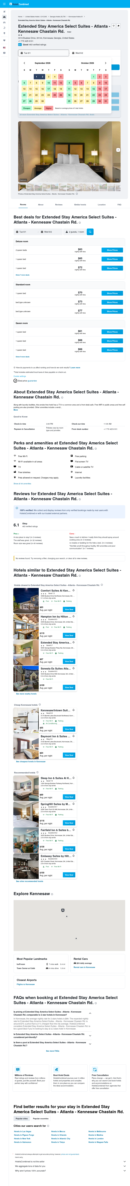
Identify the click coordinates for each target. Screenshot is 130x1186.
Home (20, 16)
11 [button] (55, 82)
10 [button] (48, 82)
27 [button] (24, 101)
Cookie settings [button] (20, 376)
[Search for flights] (4, 11)
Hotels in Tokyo (58, 1142)
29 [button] (36, 101)
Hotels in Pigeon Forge (24, 1135)
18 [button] (55, 88)
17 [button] (48, 88)
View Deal (69, 609)
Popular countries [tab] (40, 1118)
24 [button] (48, 94)
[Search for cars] (4, 22)
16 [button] (42, 88)
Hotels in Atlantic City (60, 1138)
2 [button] (42, 76)
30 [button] (42, 101)
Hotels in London (96, 1138)
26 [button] (61, 94)
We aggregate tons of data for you (30, 1166)
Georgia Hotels (55, 16)
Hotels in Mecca (58, 1131)
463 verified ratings (37, 44)
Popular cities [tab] (22, 1118)
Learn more (75, 367)
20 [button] (24, 94)
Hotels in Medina (95, 1135)
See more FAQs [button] (52, 1051)
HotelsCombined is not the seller (29, 1161)
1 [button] (36, 76)
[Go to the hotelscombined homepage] (19, 4)
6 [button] (24, 82)
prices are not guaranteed (70, 1154)
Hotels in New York (22, 1138)
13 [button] (24, 88)
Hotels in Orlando (59, 1135)
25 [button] (55, 94)
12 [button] (61, 82)
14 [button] (30, 88)
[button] (4, 4)
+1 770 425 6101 (25, 40)
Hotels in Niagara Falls (98, 1142)
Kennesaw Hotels (75, 16)
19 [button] (61, 88)
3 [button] (48, 76)
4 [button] (54, 76)
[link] (26, 693)
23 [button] (42, 94)
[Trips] (4, 40)
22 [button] (36, 94)
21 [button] (30, 94)
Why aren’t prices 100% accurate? (30, 1170)
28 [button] (30, 101)
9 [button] (42, 82)
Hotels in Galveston (22, 1142)
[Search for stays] (4, 17)
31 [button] (106, 101)
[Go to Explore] (4, 33)
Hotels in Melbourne (97, 1131)
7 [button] (30, 82)
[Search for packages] (4, 27)
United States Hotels (32, 16)
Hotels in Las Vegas (22, 1131)
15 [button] (36, 88)
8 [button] (36, 82)
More (16, 409)
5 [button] (60, 76)
